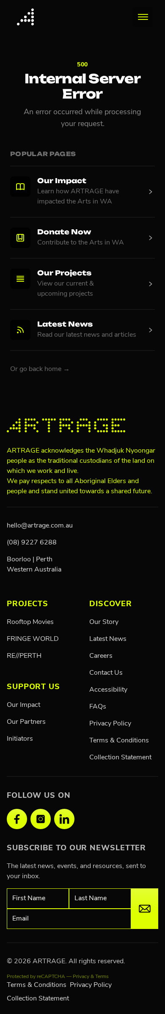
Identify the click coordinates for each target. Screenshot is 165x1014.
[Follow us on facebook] (17, 819)
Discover (110, 604)
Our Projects (64, 273)
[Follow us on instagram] (40, 819)
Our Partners (26, 722)
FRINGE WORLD (33, 639)
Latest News (65, 325)
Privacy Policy (110, 723)
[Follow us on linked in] (64, 819)
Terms (102, 976)
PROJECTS (27, 604)
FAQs (97, 706)
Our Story (103, 622)
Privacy (81, 976)
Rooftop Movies (30, 622)
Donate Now (64, 232)
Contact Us (106, 673)
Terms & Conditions (119, 740)
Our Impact (61, 181)
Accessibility (108, 690)
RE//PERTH (24, 656)
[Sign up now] (144, 908)
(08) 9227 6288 (32, 542)
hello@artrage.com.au (40, 525)
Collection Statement (120, 757)
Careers (101, 656)
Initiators (20, 739)
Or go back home (40, 369)
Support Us (33, 687)
